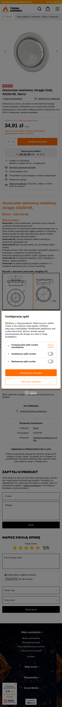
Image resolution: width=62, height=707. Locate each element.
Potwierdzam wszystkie (31, 373)
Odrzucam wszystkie (31, 381)
